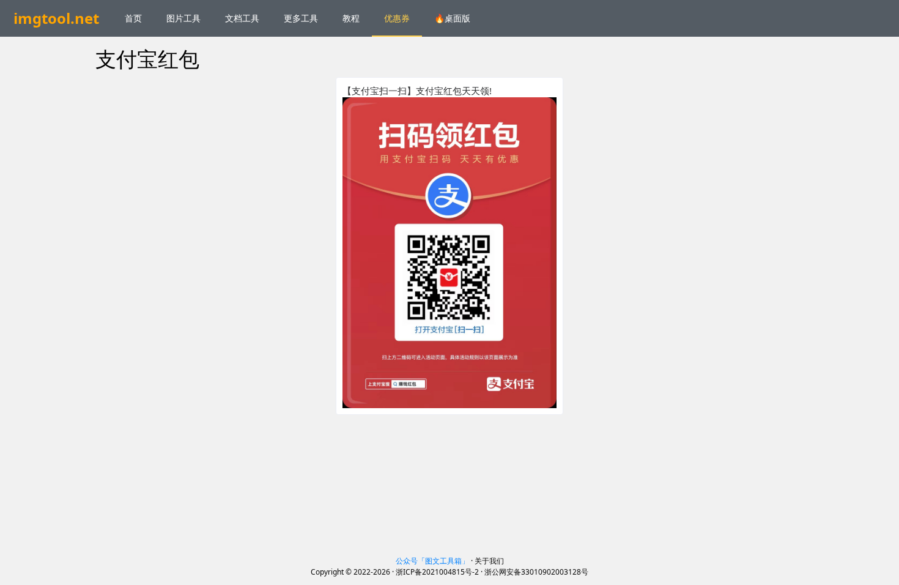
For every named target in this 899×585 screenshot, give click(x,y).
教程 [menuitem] (351, 18)
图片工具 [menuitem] (183, 18)
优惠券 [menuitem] (397, 18)
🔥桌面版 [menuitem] (452, 18)
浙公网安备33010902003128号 (536, 572)
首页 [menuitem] (133, 18)
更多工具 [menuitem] (301, 18)
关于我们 (489, 561)
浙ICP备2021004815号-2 (437, 572)
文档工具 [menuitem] (242, 18)
